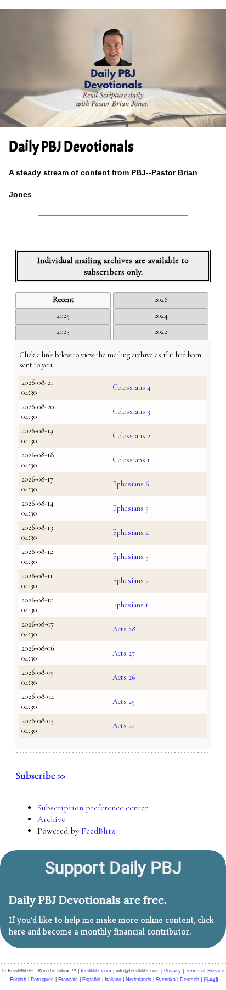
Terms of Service (204, 971)
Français (68, 979)
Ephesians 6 (130, 484)
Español (91, 979)
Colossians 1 (131, 460)
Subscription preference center (92, 807)
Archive (51, 819)
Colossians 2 (131, 435)
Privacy (172, 971)
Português (42, 979)
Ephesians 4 (130, 532)
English (18, 979)
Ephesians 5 (130, 508)
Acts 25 (123, 701)
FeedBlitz (98, 830)
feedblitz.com (96, 971)
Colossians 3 (131, 411)
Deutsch (189, 979)
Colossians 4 (131, 387)
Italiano (113, 979)
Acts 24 (123, 725)
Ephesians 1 (130, 604)
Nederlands (138, 979)
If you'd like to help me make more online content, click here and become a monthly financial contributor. (111, 925)
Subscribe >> (40, 775)
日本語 (211, 979)
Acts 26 (123, 677)
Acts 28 (123, 629)
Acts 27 (123, 653)
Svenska (166, 979)
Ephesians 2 (130, 580)
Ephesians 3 (130, 556)
